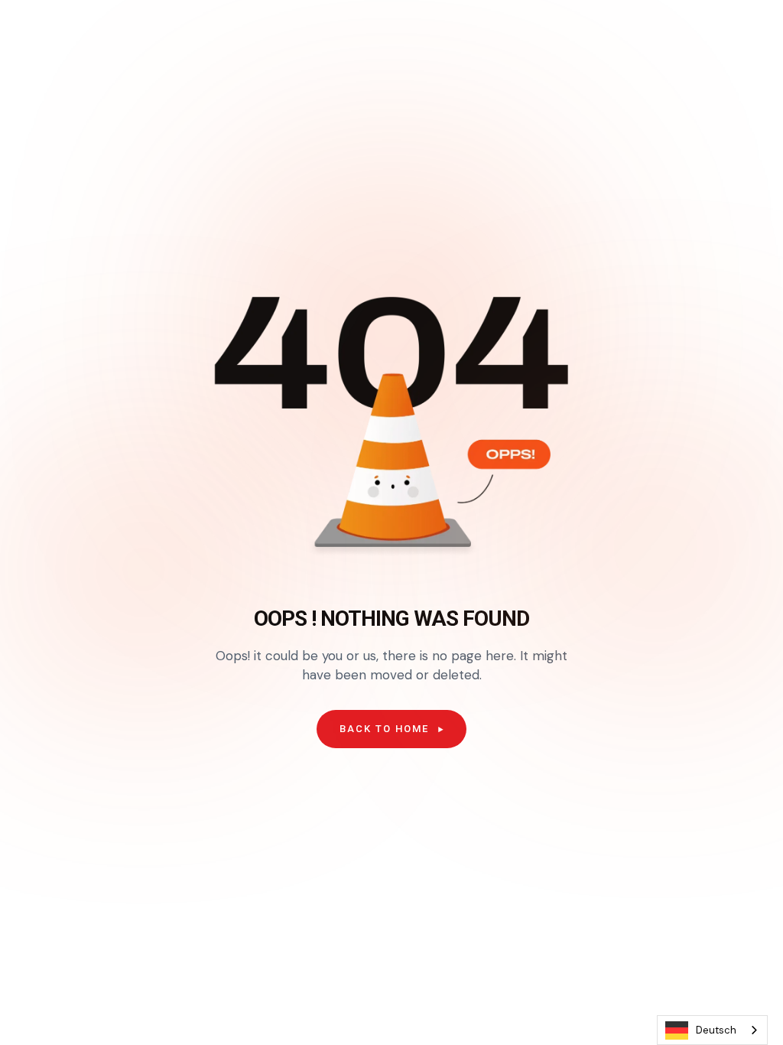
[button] (391, 729)
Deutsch (716, 1030)
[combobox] (712, 1030)
